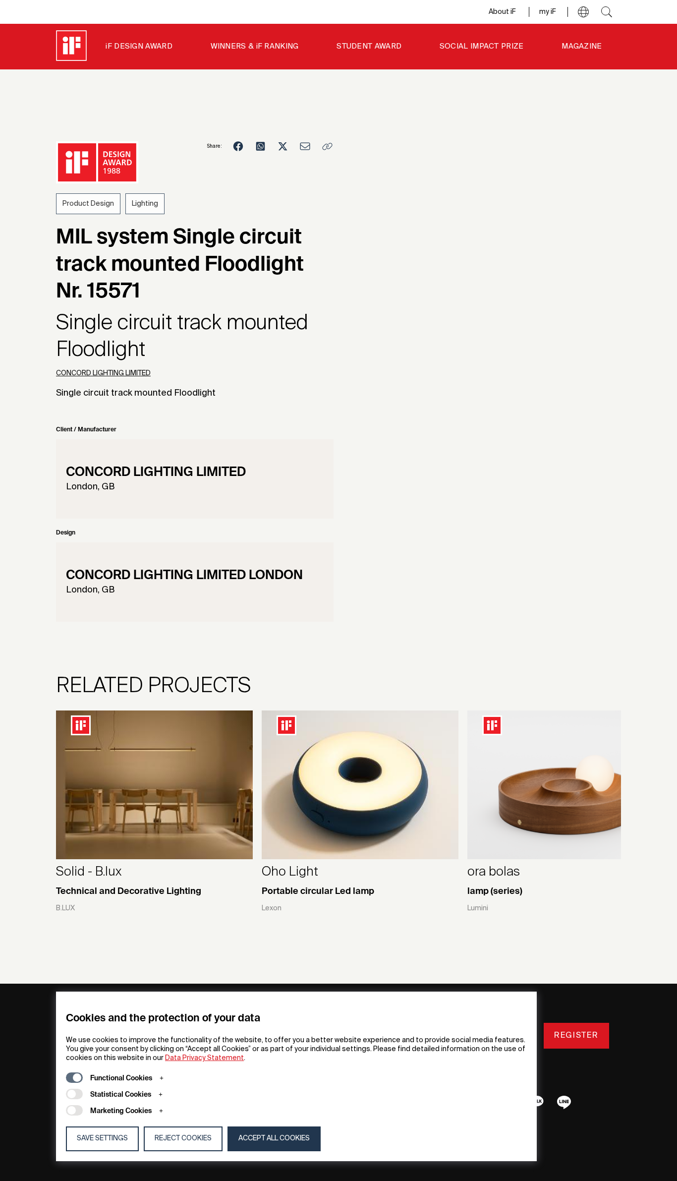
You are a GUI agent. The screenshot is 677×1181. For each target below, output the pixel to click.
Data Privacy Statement (204, 1058)
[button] (583, 12)
